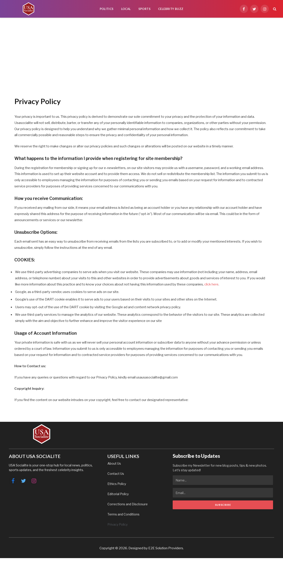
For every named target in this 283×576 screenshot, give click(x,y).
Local (126, 9)
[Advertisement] (141, 56)
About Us (114, 463)
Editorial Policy (118, 494)
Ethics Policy (116, 484)
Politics (107, 9)
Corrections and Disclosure (127, 504)
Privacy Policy (117, 524)
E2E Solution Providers (165, 548)
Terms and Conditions (123, 514)
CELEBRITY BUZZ (170, 9)
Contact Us (115, 473)
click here (211, 284)
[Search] (274, 9)
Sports (144, 9)
